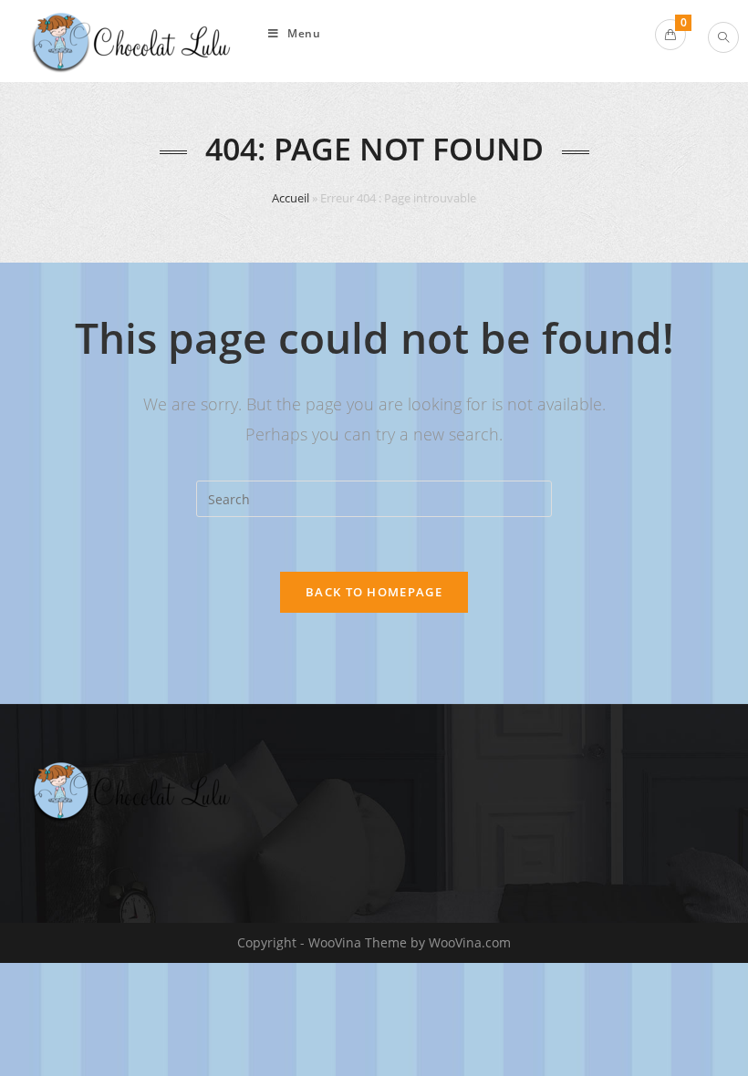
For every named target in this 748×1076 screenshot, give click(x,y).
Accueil (290, 198)
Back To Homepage (374, 592)
